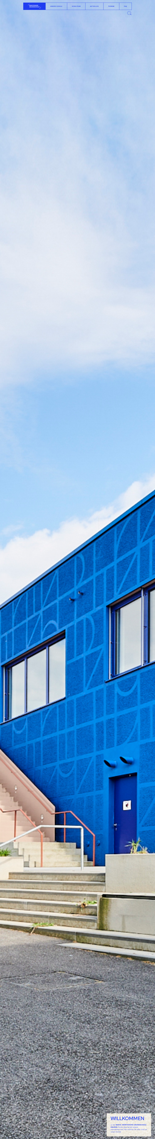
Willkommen (34, 6)
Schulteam (76, 6)
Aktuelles (94, 6)
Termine (111, 6)
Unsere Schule (56, 6)
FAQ (125, 6)
